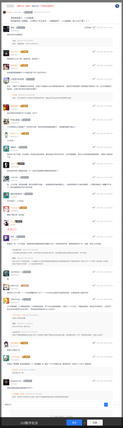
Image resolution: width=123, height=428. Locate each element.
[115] (117, 6)
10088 (14, 95)
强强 (12, 27)
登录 (74, 422)
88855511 (14, 133)
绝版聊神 (14, 106)
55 (93, 51)
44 (93, 221)
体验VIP (25, 285)
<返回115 (7, 404)
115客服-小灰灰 (18, 394)
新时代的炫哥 (16, 194)
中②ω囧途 (15, 119)
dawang (13, 207)
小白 (14, 40)
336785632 (15, 272)
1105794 (14, 177)
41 (93, 285)
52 (93, 105)
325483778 (16, 250)
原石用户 (29, 12)
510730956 (16, 315)
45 (93, 207)
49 (93, 147)
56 (93, 27)
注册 (95, 422)
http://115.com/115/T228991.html (58, 98)
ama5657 (14, 51)
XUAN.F (15, 370)
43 (93, 236)
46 (93, 193)
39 (93, 299)
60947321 (14, 285)
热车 (12, 236)
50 (93, 133)
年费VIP (25, 52)
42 (93, 271)
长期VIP (21, 164)
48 (93, 163)
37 (93, 356)
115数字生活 (29, 423)
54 (93, 65)
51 (93, 119)
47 (93, 177)
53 (93, 79)
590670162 (15, 299)
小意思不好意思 (17, 79)
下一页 (118, 404)
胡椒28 (13, 147)
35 (93, 380)
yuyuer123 (16, 332)
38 (93, 342)
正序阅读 (88, 27)
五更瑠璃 (14, 343)
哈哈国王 (14, 65)
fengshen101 (15, 381)
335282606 (15, 356)
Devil (12, 163)
